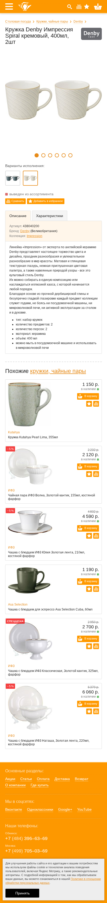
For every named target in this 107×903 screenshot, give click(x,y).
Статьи (26, 779)
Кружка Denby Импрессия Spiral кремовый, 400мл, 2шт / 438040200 (30, 178)
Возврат (81, 779)
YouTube (84, 809)
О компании (15, 785)
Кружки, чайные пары (52, 21)
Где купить (40, 785)
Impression (34, 236)
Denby (78, 21)
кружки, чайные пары (58, 371)
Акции (10, 779)
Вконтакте (13, 809)
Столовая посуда (18, 21)
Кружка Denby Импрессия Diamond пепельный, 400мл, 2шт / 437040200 (12, 178)
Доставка (62, 779)
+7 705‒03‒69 (26, 850)
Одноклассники (40, 809)
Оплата (43, 779)
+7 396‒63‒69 (26, 838)
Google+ (65, 809)
